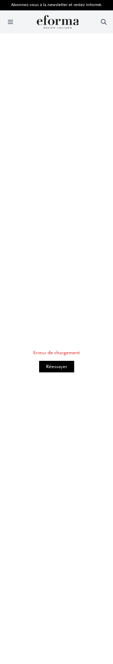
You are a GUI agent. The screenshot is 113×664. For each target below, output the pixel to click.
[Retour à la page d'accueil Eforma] (58, 22)
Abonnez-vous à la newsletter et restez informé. (56, 4)
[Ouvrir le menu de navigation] (10, 22)
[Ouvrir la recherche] (103, 22)
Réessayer (56, 366)
